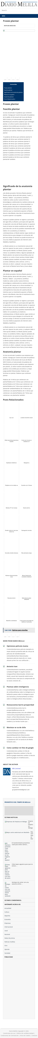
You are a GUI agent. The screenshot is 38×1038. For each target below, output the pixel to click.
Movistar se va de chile (16, 727)
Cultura (7, 912)
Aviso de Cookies (25, 1035)
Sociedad (7, 953)
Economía (8, 919)
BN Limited (16, 769)
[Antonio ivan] (4, 666)
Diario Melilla (13, 1031)
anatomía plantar (9, 97)
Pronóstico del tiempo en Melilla (17, 802)
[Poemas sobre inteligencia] (4, 687)
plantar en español (9, 94)
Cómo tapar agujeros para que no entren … (22, 865)
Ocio (6, 945)
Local (6, 930)
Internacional (9, 927)
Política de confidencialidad (25, 1033)
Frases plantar (8, 88)
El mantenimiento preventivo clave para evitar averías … (21, 843)
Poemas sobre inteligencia (18, 687)
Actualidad (8, 908)
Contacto (34, 1035)
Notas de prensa (10, 938)
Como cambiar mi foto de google (20, 748)
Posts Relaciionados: (9, 99)
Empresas (8, 923)
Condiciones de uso (9, 1033)
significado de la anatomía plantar (13, 92)
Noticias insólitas (10, 25)
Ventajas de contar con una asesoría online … (20, 883)
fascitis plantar (8, 90)
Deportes (7, 916)
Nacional (7, 934)
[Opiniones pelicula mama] (4, 646)
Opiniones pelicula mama (17, 646)
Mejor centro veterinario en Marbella (32, 835)
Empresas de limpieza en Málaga (30, 824)
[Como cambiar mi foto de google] (4, 748)
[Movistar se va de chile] (4, 727)
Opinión (7, 949)
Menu (3, 16)
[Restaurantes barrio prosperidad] (4, 705)
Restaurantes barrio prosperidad (20, 705)
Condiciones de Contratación (10, 1035)
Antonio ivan (12, 666)
